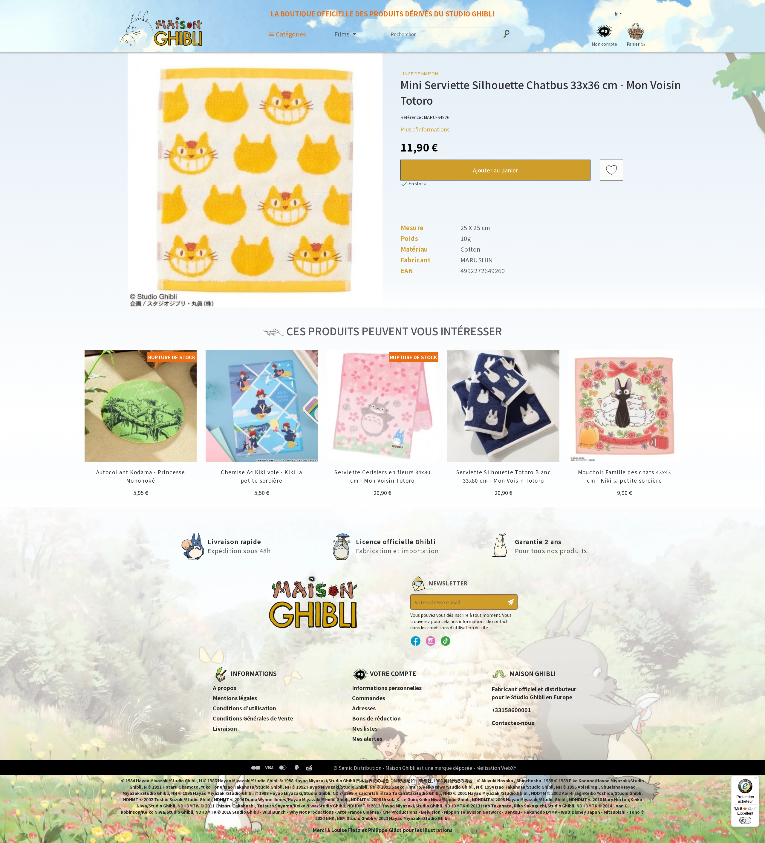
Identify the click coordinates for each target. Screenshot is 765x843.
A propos (224, 687)
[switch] (745, 820)
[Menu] (755, 779)
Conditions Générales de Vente (253, 718)
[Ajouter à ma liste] (611, 170)
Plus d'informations (424, 129)
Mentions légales (235, 698)
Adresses (364, 708)
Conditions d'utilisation (244, 708)
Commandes (368, 698)
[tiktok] (445, 641)
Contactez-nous (513, 722)
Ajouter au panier (495, 170)
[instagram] (430, 641)
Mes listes (364, 728)
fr (616, 13)
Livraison (225, 728)
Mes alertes (367, 738)
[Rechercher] (506, 34)
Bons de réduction (376, 718)
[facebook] (415, 641)
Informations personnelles (387, 687)
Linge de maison (419, 74)
